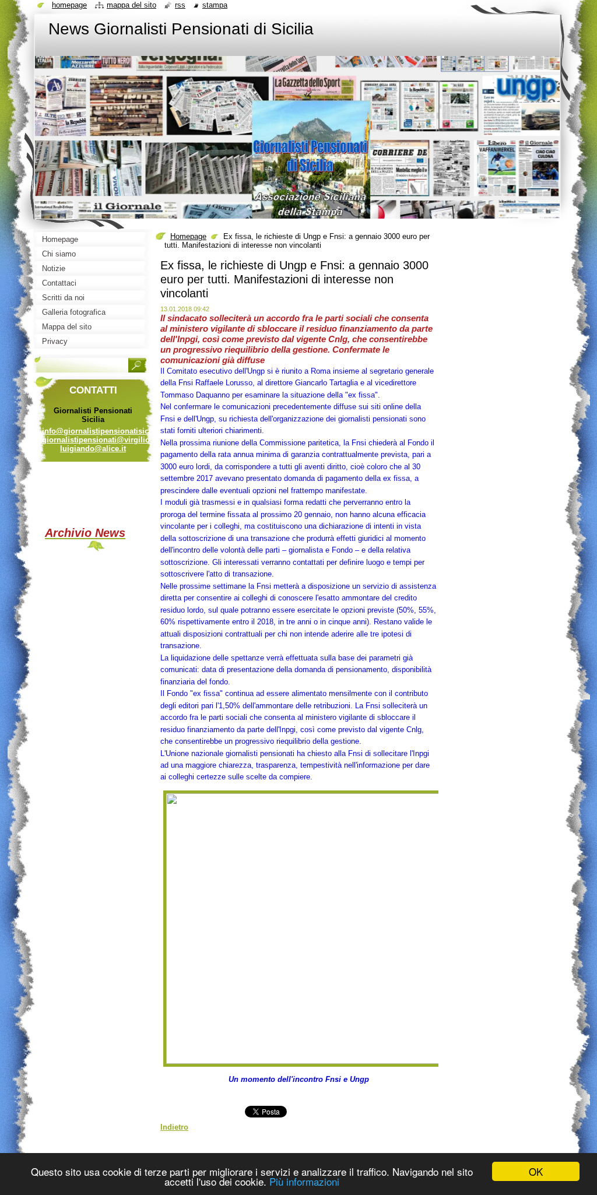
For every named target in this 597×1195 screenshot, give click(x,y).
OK (536, 1171)
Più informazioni (304, 1181)
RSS (180, 5)
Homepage (188, 236)
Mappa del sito (131, 5)
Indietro (174, 1127)
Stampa (214, 5)
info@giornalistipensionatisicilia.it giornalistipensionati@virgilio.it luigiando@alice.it (104, 440)
